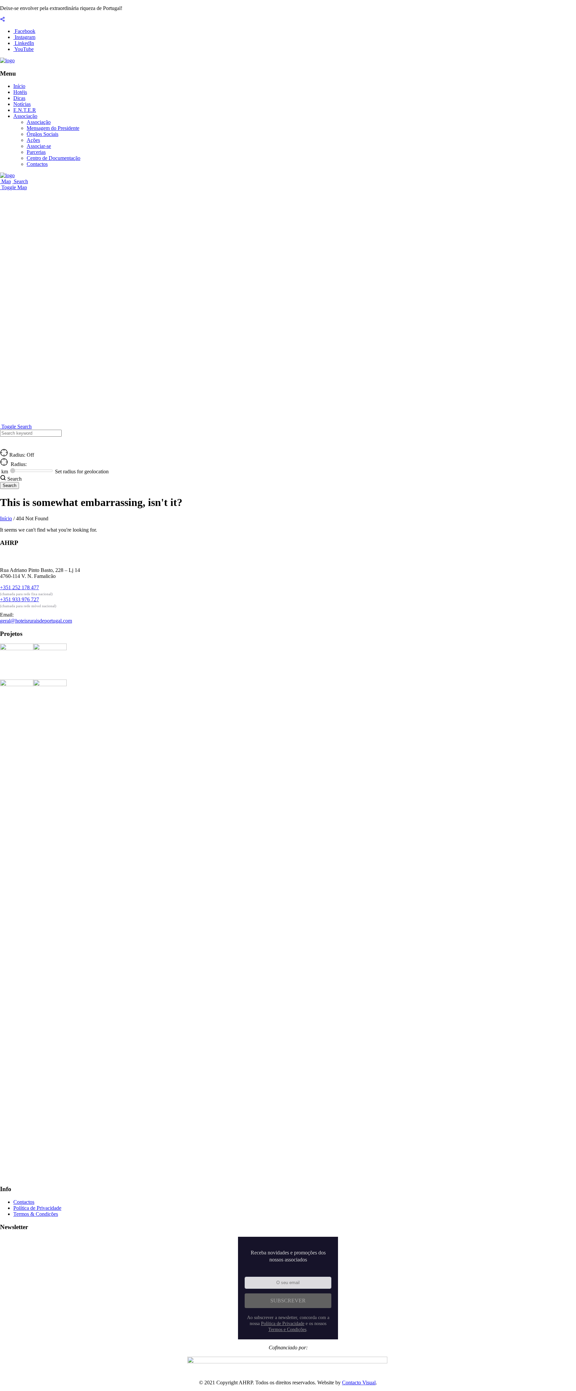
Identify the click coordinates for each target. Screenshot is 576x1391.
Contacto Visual (359, 1382)
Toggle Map (13, 187)
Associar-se (39, 146)
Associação (25, 116)
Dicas (19, 98)
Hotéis (20, 92)
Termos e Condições (287, 1329)
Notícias (22, 104)
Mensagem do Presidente (53, 128)
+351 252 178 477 (19, 587)
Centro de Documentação (53, 158)
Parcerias (36, 152)
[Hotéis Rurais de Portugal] (7, 60)
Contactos (37, 164)
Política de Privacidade (37, 1208)
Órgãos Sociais (42, 134)
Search (20, 181)
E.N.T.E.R (24, 110)
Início (19, 86)
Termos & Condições (35, 1214)
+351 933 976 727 (19, 599)
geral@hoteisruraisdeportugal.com (36, 621)
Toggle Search (16, 426)
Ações (33, 140)
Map (5, 181)
